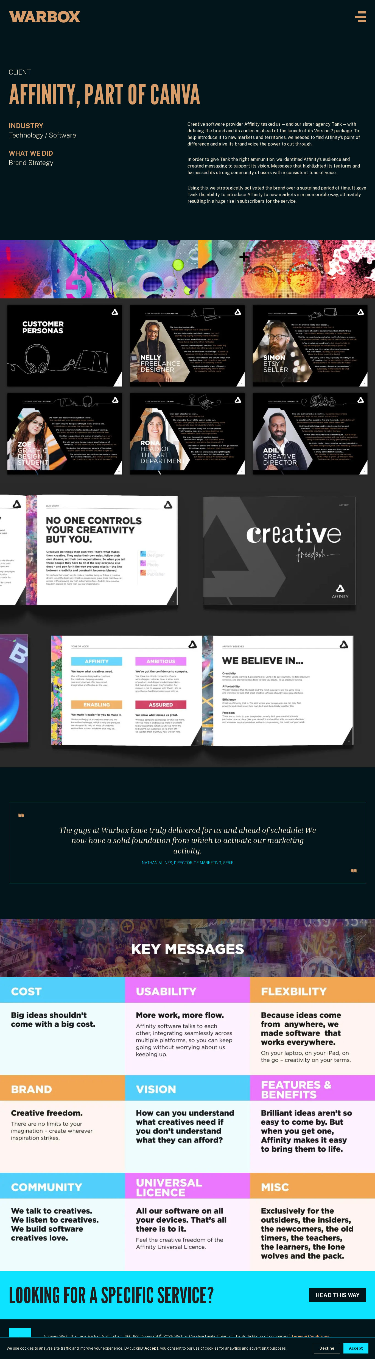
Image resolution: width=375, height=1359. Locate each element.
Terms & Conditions (310, 1336)
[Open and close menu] (360, 16)
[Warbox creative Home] (44, 17)
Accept (356, 1348)
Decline (327, 1348)
